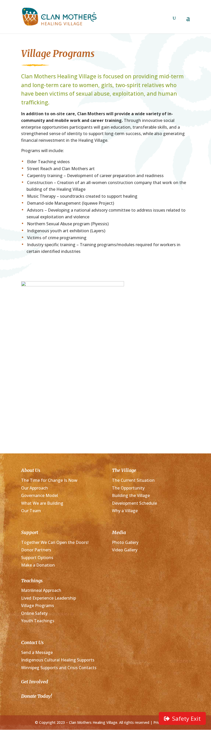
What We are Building (42, 503)
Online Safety (34, 613)
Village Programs (37, 605)
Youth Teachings (37, 621)
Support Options (37, 557)
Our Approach (34, 488)
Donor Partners (36, 550)
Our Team (31, 510)
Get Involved (34, 682)
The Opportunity (128, 488)
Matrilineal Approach (41, 590)
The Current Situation (133, 480)
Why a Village (125, 510)
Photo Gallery (125, 542)
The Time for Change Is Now (49, 480)
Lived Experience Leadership (48, 598)
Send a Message (37, 652)
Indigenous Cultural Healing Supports (57, 660)
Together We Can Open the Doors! (55, 542)
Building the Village (131, 495)
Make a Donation (38, 565)
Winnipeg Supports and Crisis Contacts (58, 667)
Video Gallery (124, 550)
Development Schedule (134, 503)
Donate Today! (36, 696)
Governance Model (39, 495)
